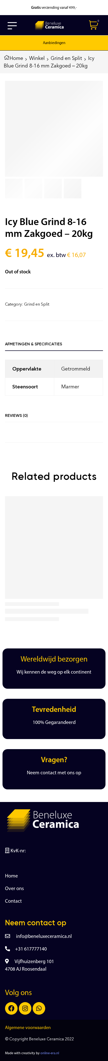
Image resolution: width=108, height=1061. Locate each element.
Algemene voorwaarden (28, 1028)
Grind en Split (66, 58)
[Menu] (12, 25)
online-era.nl (49, 1053)
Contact (13, 901)
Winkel (37, 58)
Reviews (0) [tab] (16, 415)
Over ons (14, 888)
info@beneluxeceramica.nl (43, 936)
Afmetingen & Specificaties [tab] (33, 344)
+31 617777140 (31, 949)
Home (16, 58)
